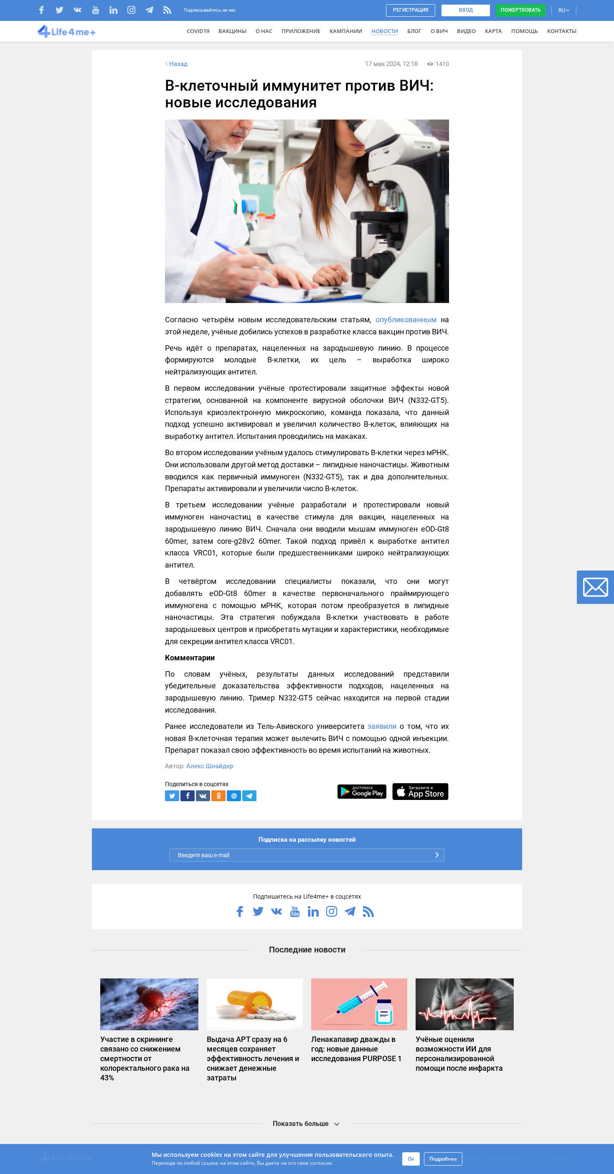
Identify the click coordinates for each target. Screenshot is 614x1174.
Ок (411, 1158)
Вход (466, 10)
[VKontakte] (82, 11)
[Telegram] (153, 11)
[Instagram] (135, 11)
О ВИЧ (439, 31)
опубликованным (406, 319)
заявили (382, 726)
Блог (414, 31)
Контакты (561, 31)
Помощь (524, 31)
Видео (466, 31)
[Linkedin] (117, 11)
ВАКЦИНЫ (232, 31)
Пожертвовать (521, 10)
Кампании (346, 31)
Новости (384, 31)
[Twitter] (64, 11)
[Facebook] (46, 11)
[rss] (167, 11)
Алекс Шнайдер (209, 766)
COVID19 (198, 31)
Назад (178, 64)
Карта (493, 31)
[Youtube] (99, 11)
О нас (264, 31)
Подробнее (443, 1158)
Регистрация (410, 10)
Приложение (301, 31)
